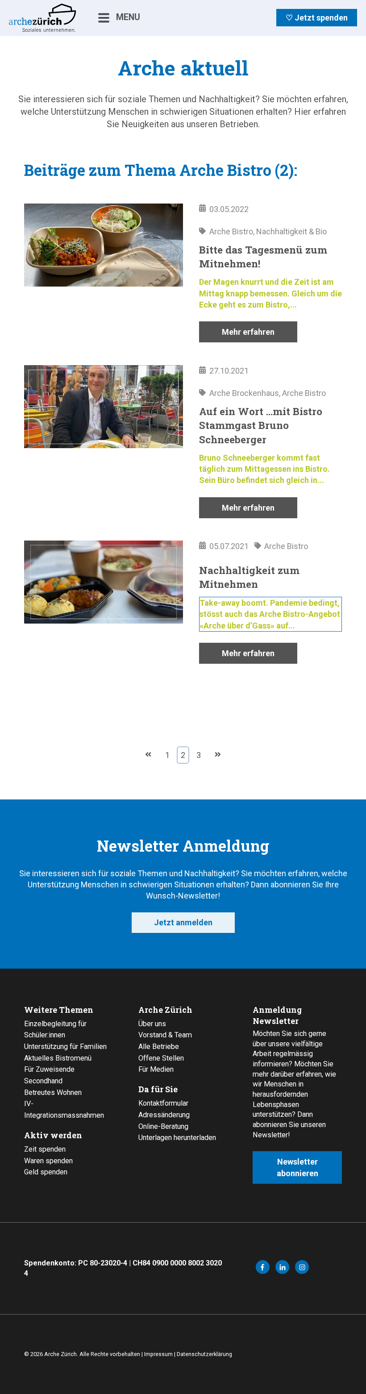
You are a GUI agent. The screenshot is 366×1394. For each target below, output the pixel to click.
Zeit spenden (45, 1149)
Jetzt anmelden (183, 922)
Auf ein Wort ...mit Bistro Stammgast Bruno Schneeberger (260, 425)
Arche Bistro (231, 231)
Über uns (152, 1023)
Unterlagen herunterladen (177, 1137)
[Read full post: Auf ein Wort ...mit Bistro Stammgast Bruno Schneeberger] (103, 441)
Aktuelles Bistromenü (58, 1058)
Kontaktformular (163, 1103)
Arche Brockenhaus (244, 393)
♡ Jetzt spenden (317, 17)
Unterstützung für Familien (65, 1046)
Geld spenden (45, 1172)
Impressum (158, 1354)
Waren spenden (48, 1161)
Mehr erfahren (248, 332)
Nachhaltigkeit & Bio (291, 231)
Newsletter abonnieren (297, 1167)
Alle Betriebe (158, 1046)
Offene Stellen (161, 1058)
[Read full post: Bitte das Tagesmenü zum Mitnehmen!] (103, 273)
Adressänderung (164, 1115)
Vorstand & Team (165, 1035)
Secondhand (43, 1081)
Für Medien (156, 1069)
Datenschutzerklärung (204, 1354)
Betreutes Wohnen (53, 1092)
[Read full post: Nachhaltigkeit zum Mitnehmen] (103, 602)
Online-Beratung (163, 1126)
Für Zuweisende (49, 1069)
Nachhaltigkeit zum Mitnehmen (249, 577)
